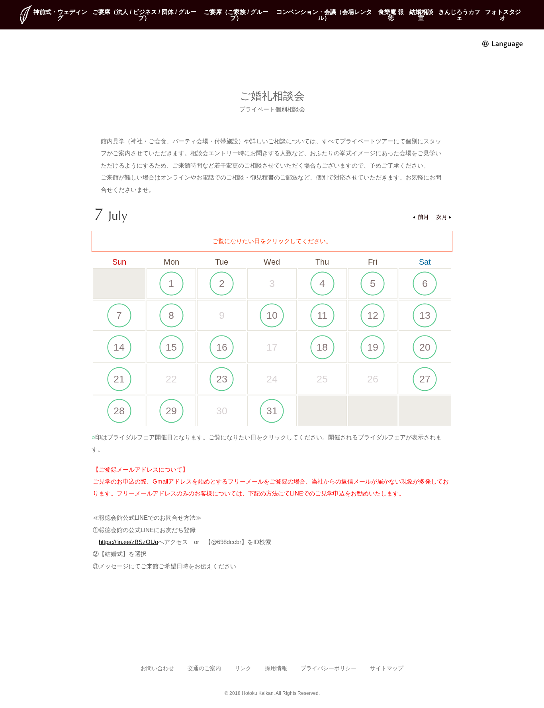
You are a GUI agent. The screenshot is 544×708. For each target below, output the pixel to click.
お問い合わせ (157, 668)
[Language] (503, 43)
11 (322, 315)
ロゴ (26, 14)
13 (425, 315)
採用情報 (276, 668)
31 (272, 410)
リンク (243, 668)
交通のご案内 (204, 668)
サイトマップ (386, 668)
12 (372, 315)
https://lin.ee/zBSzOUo (128, 541)
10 (272, 315)
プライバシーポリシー (328, 668)
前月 (420, 218)
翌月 (443, 218)
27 (425, 378)
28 (119, 410)
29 (171, 410)
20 (425, 347)
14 (119, 347)
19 (372, 347)
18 (322, 347)
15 (171, 347)
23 (221, 378)
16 (221, 347)
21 (119, 378)
